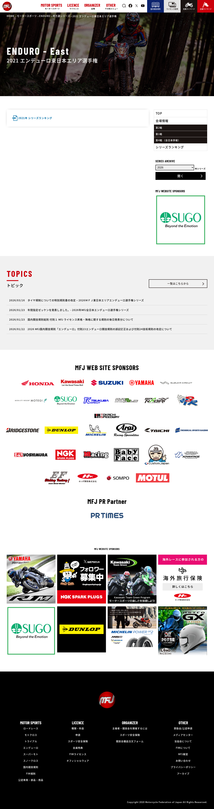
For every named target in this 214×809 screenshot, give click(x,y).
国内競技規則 (155, 9)
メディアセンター (183, 734)
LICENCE (78, 722)
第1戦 (159, 134)
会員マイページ (189, 9)
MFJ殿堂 (183, 754)
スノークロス (30, 760)
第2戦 (159, 127)
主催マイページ (205, 9)
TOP (159, 113)
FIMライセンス (77, 754)
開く (180, 176)
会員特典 (78, 747)
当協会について (183, 741)
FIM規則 (31, 773)
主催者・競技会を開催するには (129, 728)
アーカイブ (183, 773)
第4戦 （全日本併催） (168, 140)
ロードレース (30, 728)
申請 (77, 734)
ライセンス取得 (172, 9)
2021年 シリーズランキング (35, 118)
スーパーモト (30, 754)
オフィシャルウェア (78, 760)
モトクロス (31, 734)
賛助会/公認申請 (183, 728)
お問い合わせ (183, 760)
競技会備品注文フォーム (130, 741)
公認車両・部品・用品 (30, 780)
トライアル (31, 741)
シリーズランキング (170, 147)
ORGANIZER (130, 722)
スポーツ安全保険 (78, 741)
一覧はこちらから (178, 283)
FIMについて (183, 747)
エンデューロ (30, 747)
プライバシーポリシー (183, 767)
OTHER (183, 722)
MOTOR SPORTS (30, 722)
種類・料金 (78, 728)
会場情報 (162, 121)
